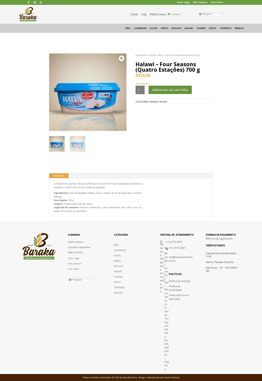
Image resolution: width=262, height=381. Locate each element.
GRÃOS (164, 28)
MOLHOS (176, 28)
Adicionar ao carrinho (170, 89)
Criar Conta (217, 2)
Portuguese (207, 14)
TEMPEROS (225, 28)
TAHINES (201, 28)
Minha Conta (158, 14)
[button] (121, 58)
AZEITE (212, 28)
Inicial (134, 14)
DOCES (153, 28)
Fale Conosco (200, 2)
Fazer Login (183, 2)
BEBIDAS (239, 28)
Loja (144, 14)
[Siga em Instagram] (34, 2)
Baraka (154, 101)
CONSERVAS (140, 28)
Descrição (59, 175)
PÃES (127, 28)
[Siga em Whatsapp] (40, 2)
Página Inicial (141, 55)
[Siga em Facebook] (28, 2)
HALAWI (189, 28)
